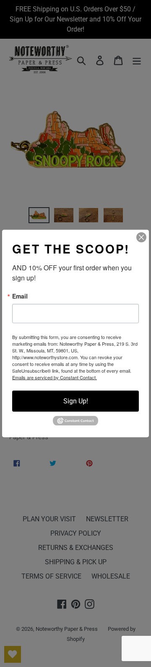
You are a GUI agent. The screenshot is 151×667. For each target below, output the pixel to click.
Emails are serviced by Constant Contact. (54, 377)
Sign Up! (75, 401)
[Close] (141, 237)
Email (20, 296)
